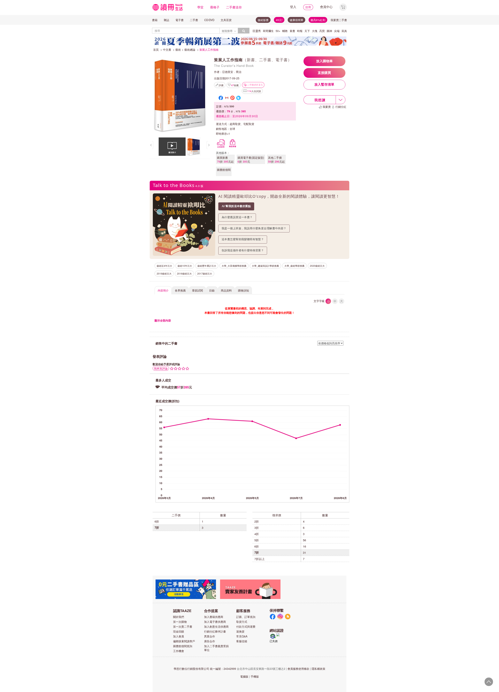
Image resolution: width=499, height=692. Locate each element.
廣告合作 (209, 641)
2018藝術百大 (184, 273)
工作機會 (178, 651)
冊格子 (214, 7)
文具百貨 (226, 20)
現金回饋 (178, 631)
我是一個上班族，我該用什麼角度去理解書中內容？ (254, 228)
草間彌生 (268, 31)
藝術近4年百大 (164, 265)
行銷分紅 (340, 107)
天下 (307, 31)
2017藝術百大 (204, 273)
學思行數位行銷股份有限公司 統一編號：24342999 (205, 669)
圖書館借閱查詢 (182, 646)
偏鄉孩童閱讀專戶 (184, 641)
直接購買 (324, 73)
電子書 (179, 20)
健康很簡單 (296, 20)
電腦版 (244, 676)
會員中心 (326, 6)
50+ (278, 31)
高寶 (322, 31)
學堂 (200, 7)
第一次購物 (180, 622)
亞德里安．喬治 (231, 72)
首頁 (156, 49)
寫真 (344, 31)
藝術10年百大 (185, 265)
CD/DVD (209, 20)
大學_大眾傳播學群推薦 (234, 265)
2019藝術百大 (164, 273)
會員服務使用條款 (298, 669)
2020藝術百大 (317, 265)
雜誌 (166, 20)
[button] (343, 6)
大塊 (314, 31)
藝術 (178, 49)
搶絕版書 (263, 20)
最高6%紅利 (318, 20)
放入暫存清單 (324, 84)
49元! (279, 20)
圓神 (329, 31)
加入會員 (178, 636)
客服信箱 (241, 641)
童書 (292, 31)
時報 (300, 31)
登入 (293, 6)
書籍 (154, 20)
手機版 (255, 676)
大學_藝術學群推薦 (294, 265)
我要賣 (327, 107)
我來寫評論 (161, 368)
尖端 (337, 31)
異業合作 (209, 636)
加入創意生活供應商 (216, 626)
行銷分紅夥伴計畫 (215, 631)
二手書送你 (234, 7)
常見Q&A (241, 636)
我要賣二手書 (339, 20)
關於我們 (178, 617)
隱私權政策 (318, 669)
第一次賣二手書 (182, 626)
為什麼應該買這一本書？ (237, 217)
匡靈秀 (257, 31)
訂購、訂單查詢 (245, 617)
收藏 (235, 85)
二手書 (194, 20)
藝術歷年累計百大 (206, 265)
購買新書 (225, 159)
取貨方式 (241, 622)
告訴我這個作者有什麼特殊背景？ (243, 250)
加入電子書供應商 (215, 622)
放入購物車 (324, 61)
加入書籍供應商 (213, 617)
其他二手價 (276, 159)
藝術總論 (189, 49)
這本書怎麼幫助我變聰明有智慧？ (243, 239)
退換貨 (240, 631)
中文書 (167, 49)
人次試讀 (254, 91)
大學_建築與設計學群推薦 (265, 265)
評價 (221, 85)
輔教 (285, 31)
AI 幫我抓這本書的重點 (236, 206)
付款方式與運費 (245, 626)
